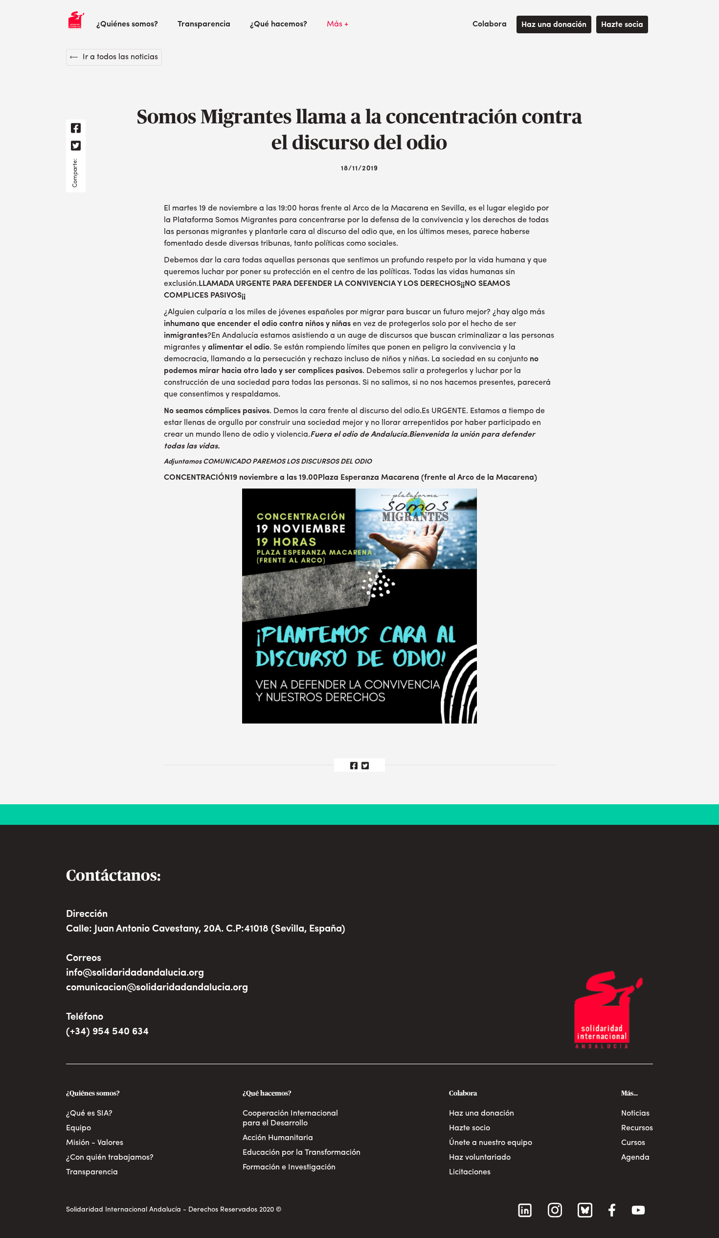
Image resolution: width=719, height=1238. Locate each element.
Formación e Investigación (289, 1167)
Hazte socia (622, 25)
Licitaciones (470, 1172)
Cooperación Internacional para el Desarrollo (290, 1118)
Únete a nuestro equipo (490, 1143)
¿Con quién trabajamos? (110, 1158)
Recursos (637, 1128)
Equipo (78, 1128)
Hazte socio (469, 1128)
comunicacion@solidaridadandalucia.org (157, 988)
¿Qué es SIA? (89, 1114)
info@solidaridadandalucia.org (135, 973)
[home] (76, 20)
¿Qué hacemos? (278, 24)
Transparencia (204, 24)
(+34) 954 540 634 (107, 1032)
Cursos (633, 1143)
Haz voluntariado (480, 1158)
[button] (127, 24)
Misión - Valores (94, 1143)
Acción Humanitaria (278, 1138)
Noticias (635, 1114)
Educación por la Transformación (301, 1153)
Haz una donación (553, 25)
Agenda (635, 1158)
